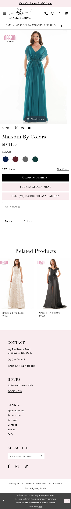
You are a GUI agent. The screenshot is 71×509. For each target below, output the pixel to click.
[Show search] (53, 13)
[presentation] (22, 283)
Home (8, 25)
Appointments (16, 410)
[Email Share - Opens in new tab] (29, 127)
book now (15, 391)
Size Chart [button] (63, 169)
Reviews (12, 420)
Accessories (14, 415)
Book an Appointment (35, 187)
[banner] (20, 13)
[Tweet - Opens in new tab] (16, 127)
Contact (12, 425)
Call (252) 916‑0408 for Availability (35, 196)
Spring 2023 (54, 25)
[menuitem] (4, 13)
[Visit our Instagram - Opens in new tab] (17, 466)
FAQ (10, 434)
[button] (4, 13)
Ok (67, 501)
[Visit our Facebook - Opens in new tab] (8, 466)
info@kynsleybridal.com (22, 366)
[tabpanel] (35, 77)
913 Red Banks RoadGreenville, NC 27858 (20, 351)
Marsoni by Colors (29, 25)
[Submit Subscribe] (40, 456)
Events (12, 429)
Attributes (12, 206)
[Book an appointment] (66, 13)
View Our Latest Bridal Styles (35, 3)
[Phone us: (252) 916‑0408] (46, 13)
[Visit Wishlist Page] (59, 13)
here (40, 506)
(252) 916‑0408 (17, 359)
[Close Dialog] (3, 501)
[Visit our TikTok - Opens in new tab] (26, 466)
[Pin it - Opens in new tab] (22, 127)
